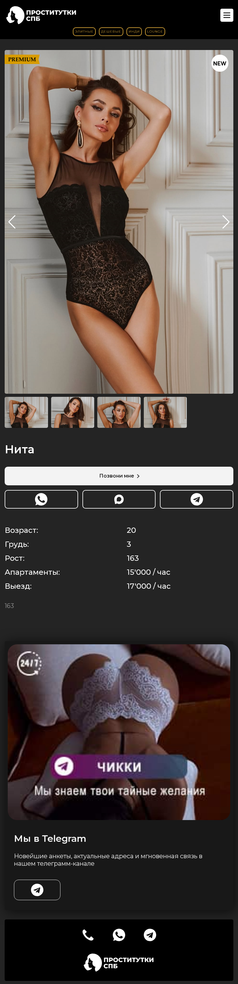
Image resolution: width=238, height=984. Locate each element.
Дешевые (111, 31)
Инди (134, 31)
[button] (226, 222)
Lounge (155, 31)
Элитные (84, 31)
